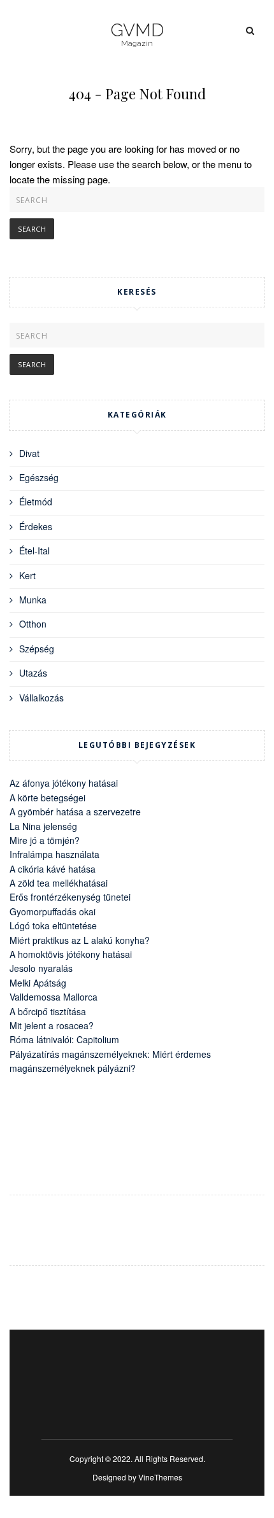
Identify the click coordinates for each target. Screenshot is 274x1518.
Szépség (36, 648)
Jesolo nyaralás (41, 968)
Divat (29, 453)
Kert (27, 575)
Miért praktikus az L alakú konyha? (80, 940)
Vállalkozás (41, 697)
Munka (33, 599)
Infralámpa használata (54, 854)
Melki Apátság (38, 982)
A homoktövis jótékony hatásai (71, 954)
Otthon (33, 623)
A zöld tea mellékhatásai (59, 882)
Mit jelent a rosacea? (52, 1025)
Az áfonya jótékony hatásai (64, 783)
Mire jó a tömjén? (45, 840)
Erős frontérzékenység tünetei (70, 896)
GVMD (137, 30)
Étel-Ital (34, 550)
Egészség (39, 477)
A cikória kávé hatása (53, 868)
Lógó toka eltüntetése (53, 925)
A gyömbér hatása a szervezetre (75, 811)
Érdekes (35, 526)
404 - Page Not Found (137, 93)
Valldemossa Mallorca (53, 996)
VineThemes (160, 1477)
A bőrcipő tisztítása (48, 1011)
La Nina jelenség (43, 826)
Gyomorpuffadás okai (53, 911)
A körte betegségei (47, 797)
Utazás (33, 672)
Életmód (35, 501)
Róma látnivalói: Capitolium (64, 1039)
